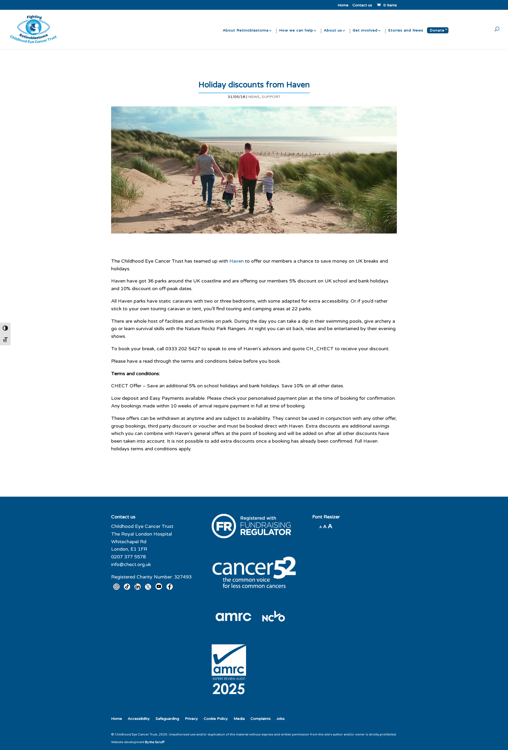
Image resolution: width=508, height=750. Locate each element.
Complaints (261, 718)
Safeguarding (167, 718)
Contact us (362, 5)
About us (333, 31)
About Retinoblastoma (246, 31)
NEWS (254, 97)
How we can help (296, 31)
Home (343, 5)
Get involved (365, 31)
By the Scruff (154, 742)
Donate (437, 30)
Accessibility (139, 718)
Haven (236, 261)
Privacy (191, 718)
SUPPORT (271, 97)
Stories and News (405, 31)
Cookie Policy (216, 718)
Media (239, 718)
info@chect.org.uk (131, 564)
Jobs (280, 718)
